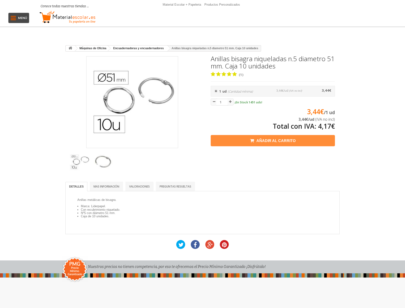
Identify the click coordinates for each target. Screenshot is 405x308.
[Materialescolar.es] (68, 17)
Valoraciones (139, 186)
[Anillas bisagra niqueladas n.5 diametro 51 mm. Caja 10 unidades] (79, 162)
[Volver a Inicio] (70, 48)
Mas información (106, 186)
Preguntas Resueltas (175, 186)
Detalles (76, 186)
